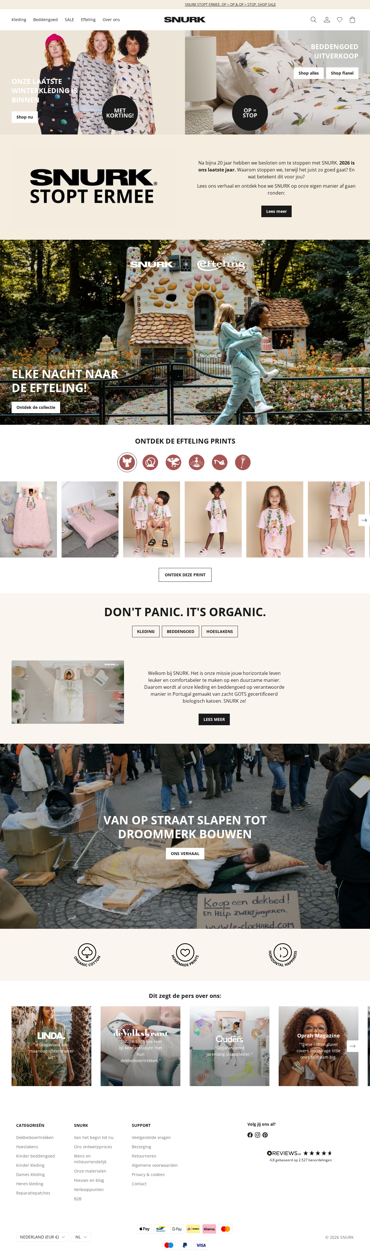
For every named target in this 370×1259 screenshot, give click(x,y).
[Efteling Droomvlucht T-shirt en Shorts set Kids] (151, 519)
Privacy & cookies (148, 1174)
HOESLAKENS (219, 631)
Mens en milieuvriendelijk (90, 1158)
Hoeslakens (27, 1146)
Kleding (19, 19)
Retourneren (144, 1156)
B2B (78, 1198)
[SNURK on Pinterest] (265, 1135)
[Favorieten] (339, 19)
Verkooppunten (89, 1189)
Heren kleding (29, 1183)
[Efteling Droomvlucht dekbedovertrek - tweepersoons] (90, 519)
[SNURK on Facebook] (250, 1135)
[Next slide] (364, 520)
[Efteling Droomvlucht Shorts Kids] (336, 519)
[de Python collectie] (150, 462)
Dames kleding (30, 1174)
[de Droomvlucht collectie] (127, 462)
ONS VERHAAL (185, 853)
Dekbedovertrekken (35, 1137)
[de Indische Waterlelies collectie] (196, 462)
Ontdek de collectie (35, 407)
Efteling (88, 19)
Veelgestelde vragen (151, 1137)
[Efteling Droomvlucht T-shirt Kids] (274, 519)
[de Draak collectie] (173, 462)
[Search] (314, 19)
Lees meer (276, 211)
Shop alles (309, 73)
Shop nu (24, 117)
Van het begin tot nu (94, 1137)
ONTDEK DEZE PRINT (185, 574)
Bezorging (141, 1146)
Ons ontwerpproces (93, 1146)
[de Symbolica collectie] (243, 462)
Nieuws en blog (89, 1180)
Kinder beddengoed (35, 1156)
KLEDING (146, 631)
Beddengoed (45, 19)
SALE (69, 19)
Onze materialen (90, 1171)
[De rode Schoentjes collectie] (220, 462)
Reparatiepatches (33, 1193)
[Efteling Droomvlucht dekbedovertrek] (28, 519)
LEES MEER (214, 719)
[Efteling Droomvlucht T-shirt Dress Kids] (213, 519)
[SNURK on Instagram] (257, 1135)
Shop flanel (342, 73)
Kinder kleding (30, 1165)
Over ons (111, 19)
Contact (139, 1183)
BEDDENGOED (180, 631)
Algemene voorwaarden (155, 1165)
